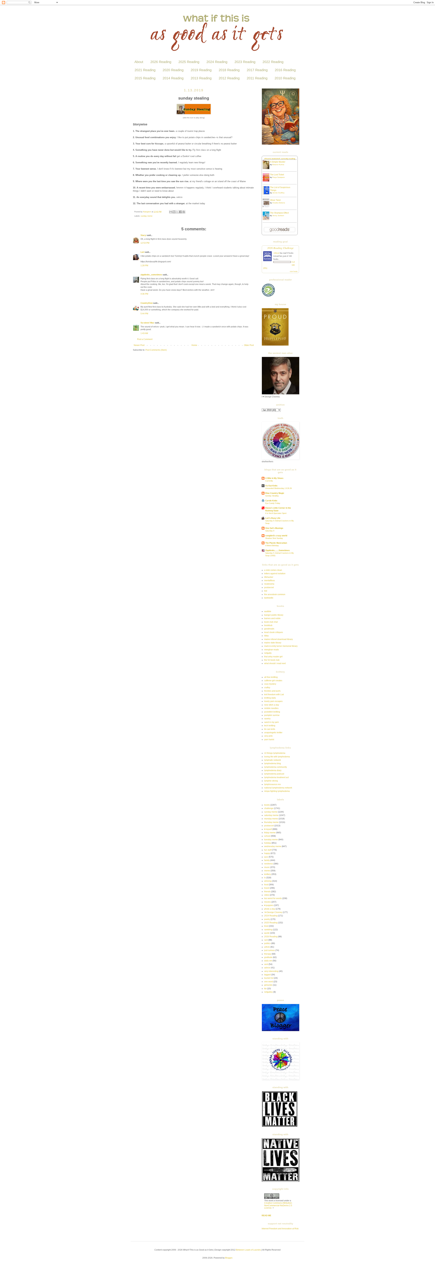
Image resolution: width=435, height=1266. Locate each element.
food (266, 884)
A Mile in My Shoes (274, 478)
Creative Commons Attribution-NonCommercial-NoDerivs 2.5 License (278, 1205)
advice (267, 967)
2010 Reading (285, 78)
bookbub (268, 625)
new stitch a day (271, 705)
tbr (265, 988)
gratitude (268, 957)
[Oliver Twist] (267, 206)
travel (266, 888)
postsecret (269, 587)
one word (268, 981)
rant (266, 940)
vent (266, 964)
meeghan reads (271, 649)
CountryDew (147, 303)
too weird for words (273, 898)
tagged (267, 974)
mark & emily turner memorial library (281, 646)
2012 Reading (229, 78)
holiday (267, 843)
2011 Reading (257, 78)
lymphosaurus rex (272, 784)
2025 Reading (188, 62)
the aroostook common (274, 594)
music (267, 867)
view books (294, 271)
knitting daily (270, 698)
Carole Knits (271, 500)
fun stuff (267, 850)
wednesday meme (272, 846)
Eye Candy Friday (272, 503)
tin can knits (269, 729)
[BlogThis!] (174, 212)
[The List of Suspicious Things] (267, 194)
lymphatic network (272, 760)
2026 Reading (160, 62)
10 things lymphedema (274, 753)
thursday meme (271, 822)
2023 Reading (244, 62)
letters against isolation (274, 573)
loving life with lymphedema (277, 756)
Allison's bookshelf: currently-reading (279, 159)
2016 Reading (285, 70)
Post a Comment (144, 339)
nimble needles (271, 708)
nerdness (268, 864)
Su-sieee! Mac (147, 323)
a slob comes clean (273, 570)
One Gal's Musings (274, 528)
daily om (268, 961)
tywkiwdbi (268, 598)
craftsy (267, 687)
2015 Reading (145, 78)
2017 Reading (257, 70)
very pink (268, 736)
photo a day (269, 909)
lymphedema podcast (274, 774)
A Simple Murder (277, 162)
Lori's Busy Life (272, 518)
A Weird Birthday (272, 545)
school (267, 836)
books (267, 805)
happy (267, 853)
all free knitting (271, 677)
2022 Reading (273, 62)
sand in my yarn (271, 722)
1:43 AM (144, 333)
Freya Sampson (278, 177)
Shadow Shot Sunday (274, 538)
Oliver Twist (275, 200)
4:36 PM (144, 294)
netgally (268, 653)
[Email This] (170, 212)
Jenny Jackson (278, 215)
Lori (142, 252)
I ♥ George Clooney (273, 912)
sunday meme (146, 216)
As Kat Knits (271, 486)
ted (265, 591)
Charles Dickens (278, 203)
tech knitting (269, 725)
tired (266, 926)
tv (265, 877)
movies (267, 902)
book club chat (271, 622)
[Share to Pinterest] (183, 212)
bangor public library (273, 615)
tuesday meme (271, 839)
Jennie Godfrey (278, 193)
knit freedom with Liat (274, 694)
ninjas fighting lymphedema (277, 791)
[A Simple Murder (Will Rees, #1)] (267, 168)
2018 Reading (229, 70)
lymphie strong (271, 781)
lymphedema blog (272, 763)
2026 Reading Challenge (280, 248)
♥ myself (268, 829)
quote (266, 933)
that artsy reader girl (273, 656)
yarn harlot (269, 739)
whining (268, 881)
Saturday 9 (269, 531)
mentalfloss (269, 580)
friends (267, 891)
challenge (268, 808)
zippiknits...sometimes (151, 275)
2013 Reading (201, 78)
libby (266, 636)
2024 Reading (216, 62)
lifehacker (268, 577)
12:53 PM (145, 243)
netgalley (268, 992)
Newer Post (139, 345)
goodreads (269, 629)
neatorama (269, 584)
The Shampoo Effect (279, 213)
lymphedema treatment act (276, 777)
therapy (267, 954)
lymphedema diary (272, 770)
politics (267, 943)
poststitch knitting (272, 712)
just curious (269, 950)
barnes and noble (272, 618)
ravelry (267, 718)
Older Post (249, 345)
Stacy (143, 235)
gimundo (268, 985)
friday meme (270, 832)
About (138, 62)
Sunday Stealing (272, 496)
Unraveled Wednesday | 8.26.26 (278, 488)
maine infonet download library (278, 639)
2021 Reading (145, 70)
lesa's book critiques (273, 632)
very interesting (271, 971)
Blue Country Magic (274, 493)
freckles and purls (272, 691)
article (267, 947)
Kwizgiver (147, 212)
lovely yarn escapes (273, 701)
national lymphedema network (278, 788)
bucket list (268, 978)
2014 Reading (173, 78)
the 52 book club (272, 660)
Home (194, 345)
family (267, 860)
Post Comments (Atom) (156, 350)
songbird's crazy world (276, 535)
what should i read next (275, 663)
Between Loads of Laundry (248, 1250)
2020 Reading (173, 70)
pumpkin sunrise (272, 715)
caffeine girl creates (273, 680)
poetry (267, 919)
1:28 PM (144, 265)
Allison (276, 252)
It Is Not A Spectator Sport (275, 513)
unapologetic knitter (273, 732)
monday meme (271, 818)
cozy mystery (270, 684)
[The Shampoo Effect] (267, 219)
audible (267, 611)
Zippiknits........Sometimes (277, 550)
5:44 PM (144, 313)
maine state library (272, 642)
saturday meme (271, 815)
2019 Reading (201, 70)
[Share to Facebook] (180, 212)
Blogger (228, 1258)
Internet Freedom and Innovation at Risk (280, 1228)
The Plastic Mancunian (276, 543)
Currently (269, 481)
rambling (268, 929)
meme (267, 870)
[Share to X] (177, 212)
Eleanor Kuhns (278, 164)
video (266, 895)
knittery (267, 874)
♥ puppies (268, 905)
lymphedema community (275, 767)
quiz (266, 857)
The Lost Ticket (277, 174)
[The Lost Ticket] (267, 181)
